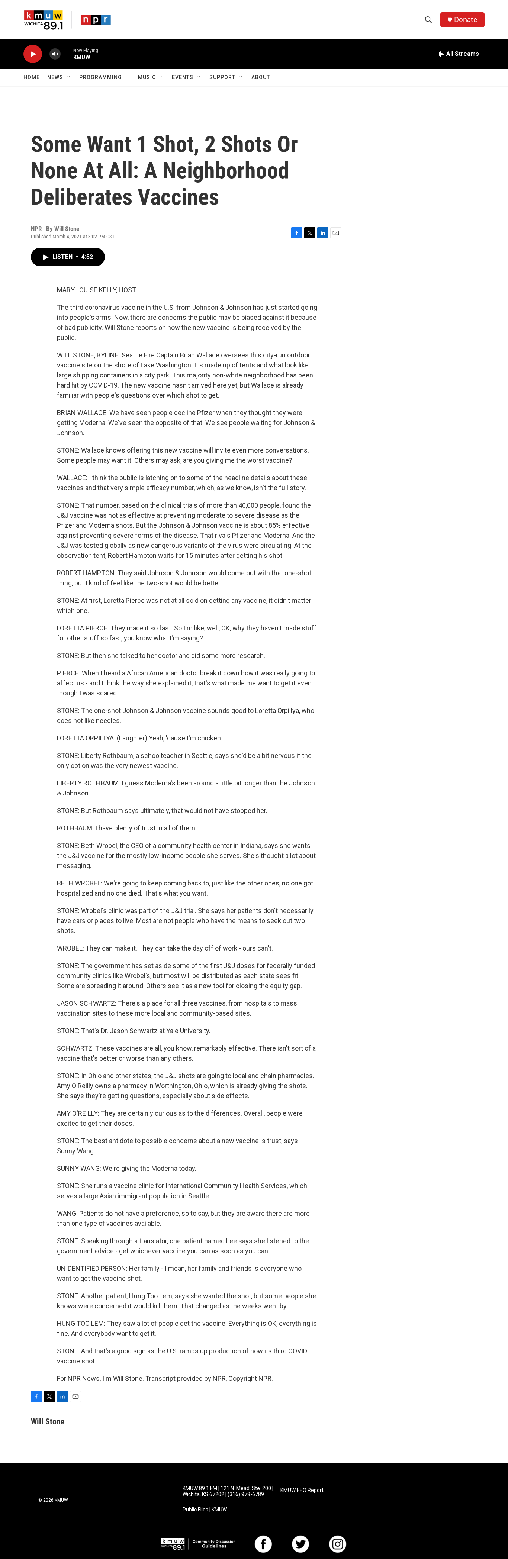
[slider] (67, 54)
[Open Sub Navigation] (69, 77)
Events (182, 77)
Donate (465, 19)
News (55, 77)
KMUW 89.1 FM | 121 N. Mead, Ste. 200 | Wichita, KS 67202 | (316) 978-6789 (228, 1491)
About (260, 77)
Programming (100, 77)
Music (147, 77)
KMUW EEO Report (302, 1490)
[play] (33, 54)
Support (222, 77)
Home (31, 77)
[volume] (55, 54)
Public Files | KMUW (205, 1510)
